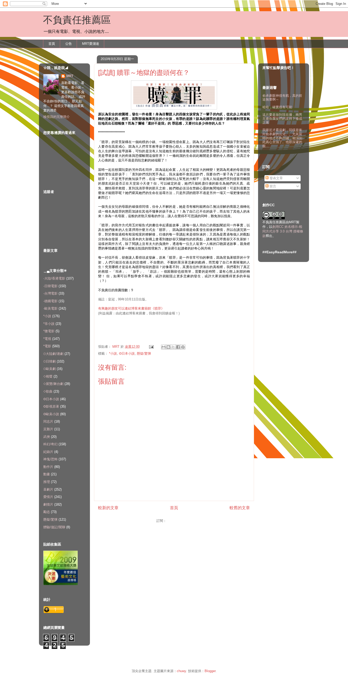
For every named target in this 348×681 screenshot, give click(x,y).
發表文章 (276, 178)
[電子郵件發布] (151, 347)
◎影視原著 (51, 406)
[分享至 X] (173, 347)
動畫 (46, 474)
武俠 (46, 437)
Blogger (210, 671)
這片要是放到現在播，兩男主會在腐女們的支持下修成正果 (282, 118)
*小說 (113, 353)
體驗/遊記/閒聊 (54, 527)
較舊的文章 (240, 508)
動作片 (48, 467)
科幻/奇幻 (50, 444)
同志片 (48, 421)
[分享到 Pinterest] (182, 347)
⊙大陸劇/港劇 (53, 354)
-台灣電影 (50, 293)
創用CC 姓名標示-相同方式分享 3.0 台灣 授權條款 (282, 231)
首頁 (51, 44)
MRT (69, 76)
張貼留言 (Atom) (179, 521)
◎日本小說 (127, 353)
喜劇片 (48, 489)
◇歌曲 (47, 391)
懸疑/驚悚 (144, 353)
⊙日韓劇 (49, 361)
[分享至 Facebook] (178, 347)
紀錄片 (48, 452)
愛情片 (48, 497)
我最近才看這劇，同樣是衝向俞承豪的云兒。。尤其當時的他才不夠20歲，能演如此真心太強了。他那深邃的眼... (282, 138)
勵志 (46, 512)
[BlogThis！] (168, 347)
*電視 (47, 339)
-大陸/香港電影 (54, 278)
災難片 (48, 429)
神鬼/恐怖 (50, 459)
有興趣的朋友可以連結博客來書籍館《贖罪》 (131, 308)
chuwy (181, 671)
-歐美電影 (50, 308)
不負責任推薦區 (77, 20)
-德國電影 (50, 301)
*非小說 (49, 324)
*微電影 (49, 331)
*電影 (47, 346)
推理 (46, 482)
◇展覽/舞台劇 (53, 384)
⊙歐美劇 (49, 369)
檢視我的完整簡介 (56, 117)
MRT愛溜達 (90, 44)
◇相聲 (47, 376)
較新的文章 (108, 508)
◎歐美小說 (51, 414)
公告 (68, 44)
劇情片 (48, 504)
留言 (272, 186)
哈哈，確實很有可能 (277, 107)
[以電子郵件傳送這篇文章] (163, 347)
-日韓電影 (50, 286)
